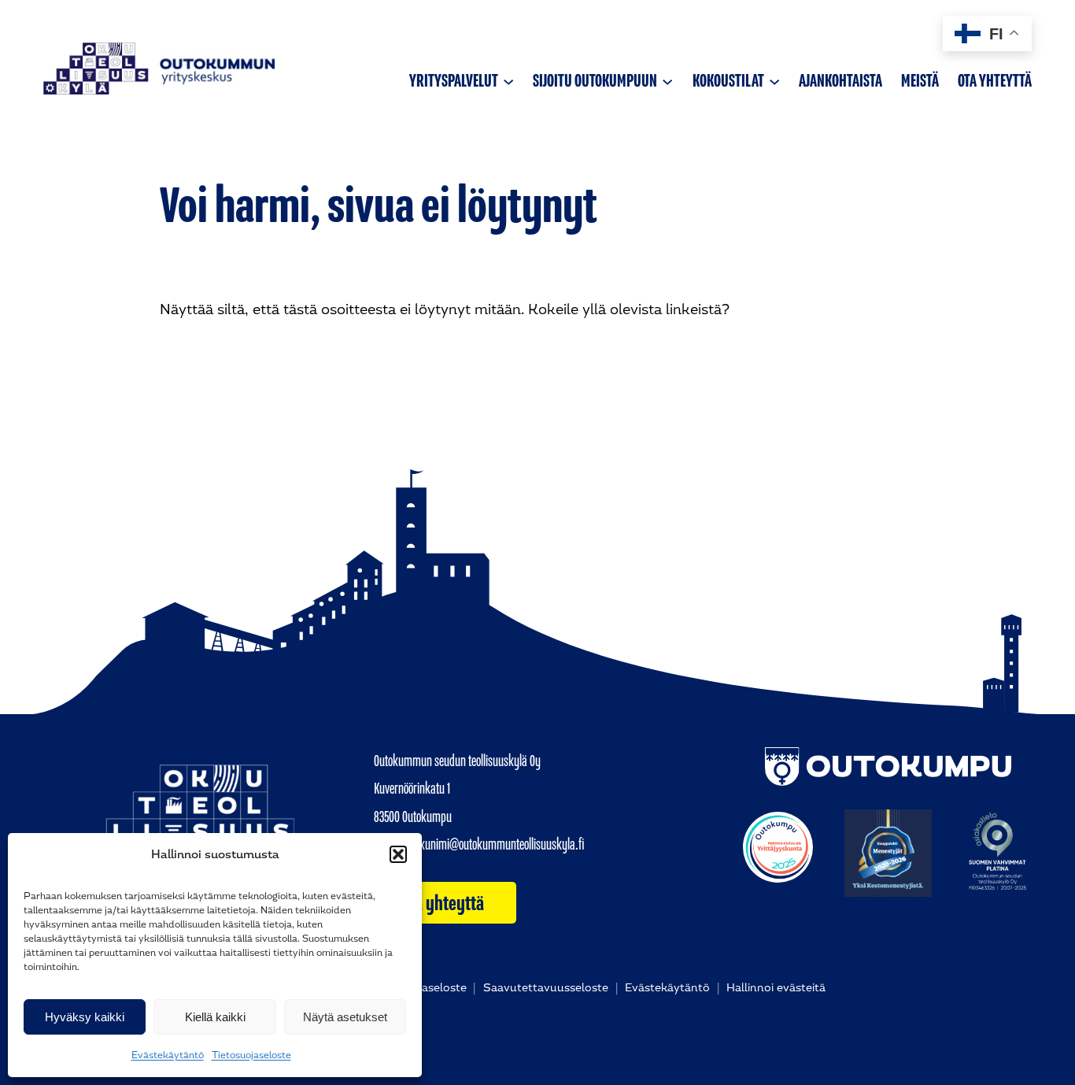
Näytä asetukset (345, 1017)
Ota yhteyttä (442, 903)
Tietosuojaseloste (251, 1055)
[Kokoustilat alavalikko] (774, 80)
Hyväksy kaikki (84, 1017)
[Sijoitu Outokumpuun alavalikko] (667, 80)
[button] (398, 854)
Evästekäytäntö (167, 1055)
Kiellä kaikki (215, 1017)
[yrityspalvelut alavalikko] (508, 80)
